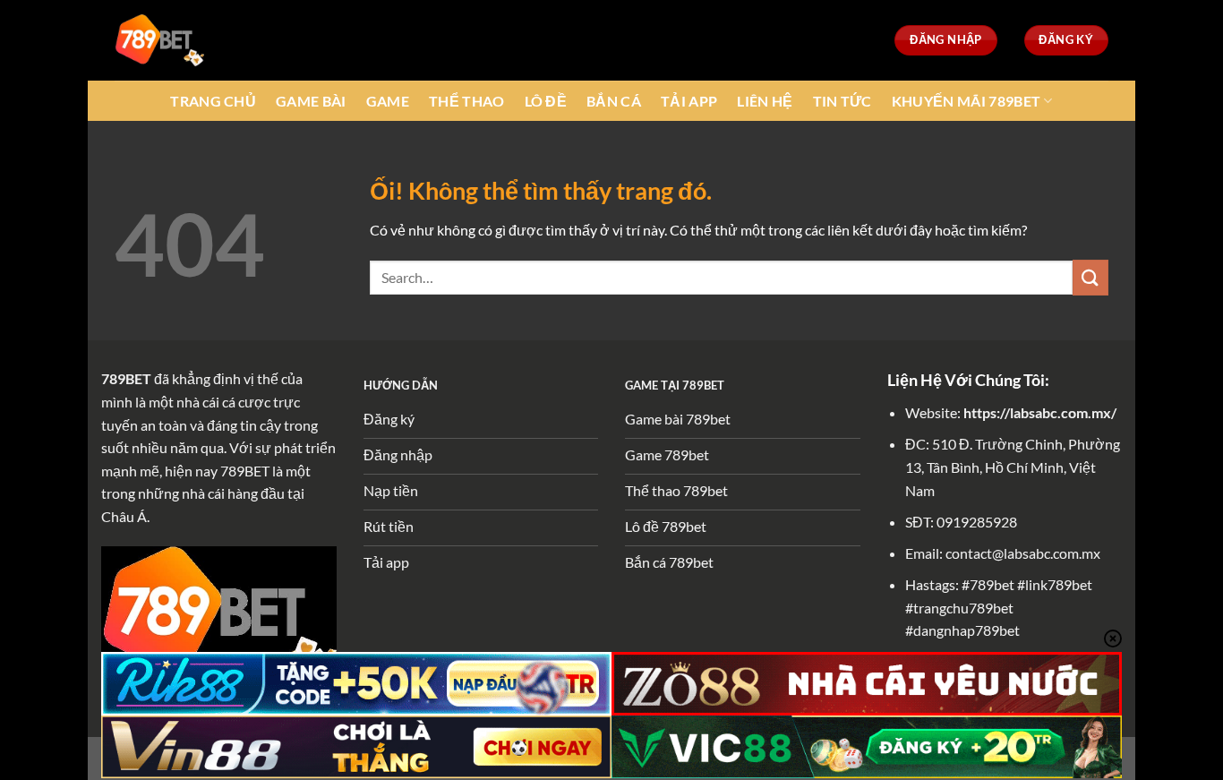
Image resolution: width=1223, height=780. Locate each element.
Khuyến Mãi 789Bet (966, 100)
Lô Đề (546, 100)
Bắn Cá (613, 100)
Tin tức (842, 100)
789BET (126, 378)
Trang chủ (213, 100)
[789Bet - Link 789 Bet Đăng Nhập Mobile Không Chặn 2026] (159, 39)
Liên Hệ (764, 100)
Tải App (689, 100)
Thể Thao (467, 100)
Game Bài (311, 100)
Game (387, 100)
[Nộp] (1090, 277)
